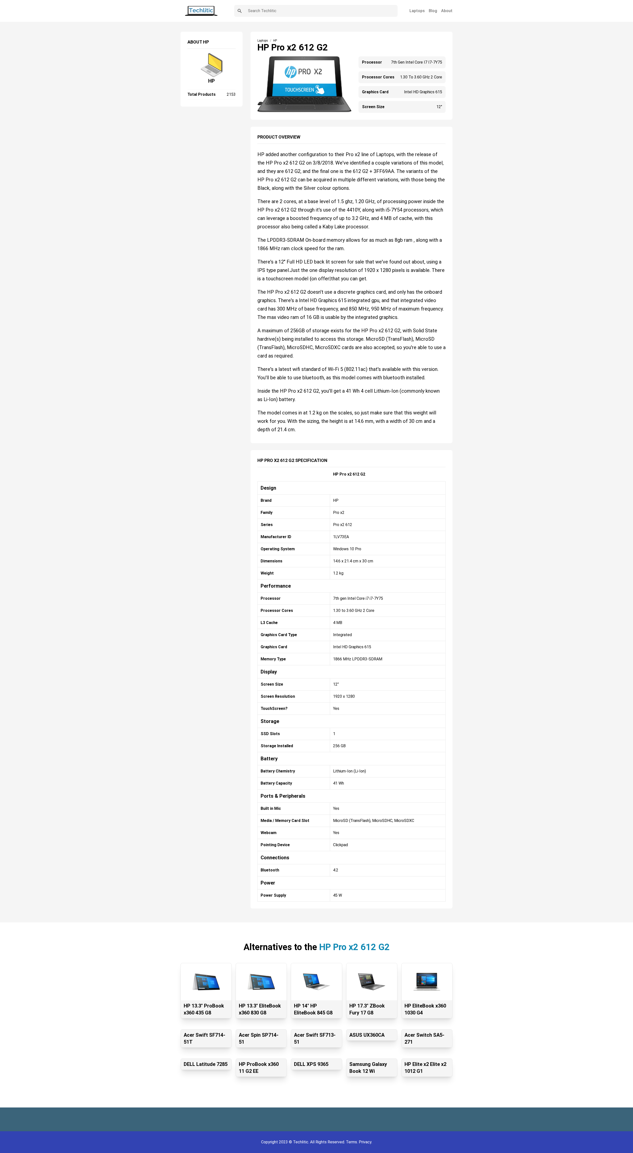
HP (211, 81)
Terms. (352, 1142)
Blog (433, 10)
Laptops (417, 10)
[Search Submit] (239, 11)
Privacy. (365, 1142)
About (446, 10)
